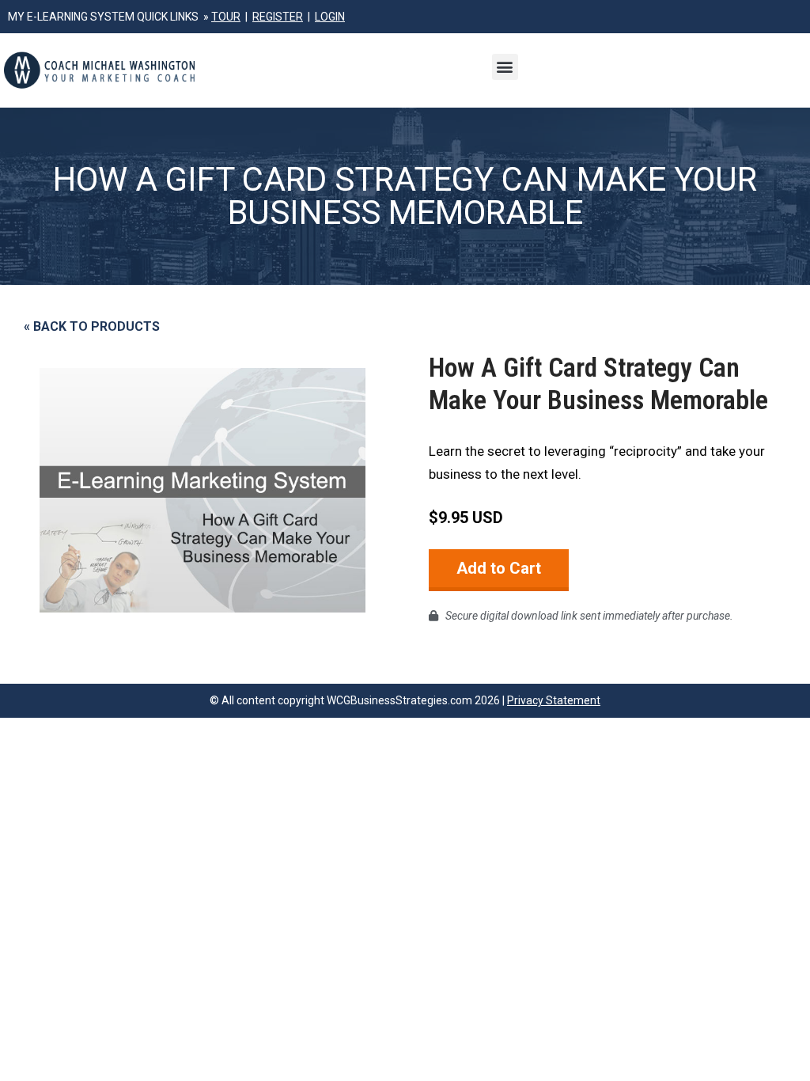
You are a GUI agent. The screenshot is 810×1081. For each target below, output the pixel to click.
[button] (505, 67)
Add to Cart (498, 568)
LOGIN (330, 16)
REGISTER (277, 16)
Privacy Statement (553, 700)
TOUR (225, 16)
